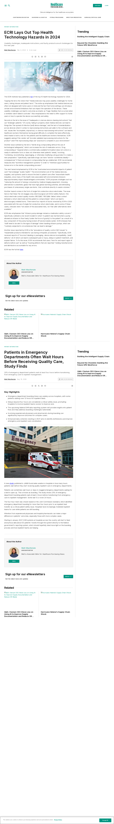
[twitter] (39, 57)
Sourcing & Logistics (39, 17)
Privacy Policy (58, 819)
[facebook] (32, 57)
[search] (9, 5)
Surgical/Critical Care (92, 17)
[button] (5, 5)
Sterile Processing (56, 17)
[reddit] (42, 57)
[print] (72, 57)
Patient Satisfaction (11, 26)
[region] (57, 820)
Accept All (105, 820)
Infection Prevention (74, 17)
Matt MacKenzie (10, 50)
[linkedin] (35, 57)
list (32, 97)
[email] (45, 57)
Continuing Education (21, 17)
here (21, 249)
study (12, 483)
